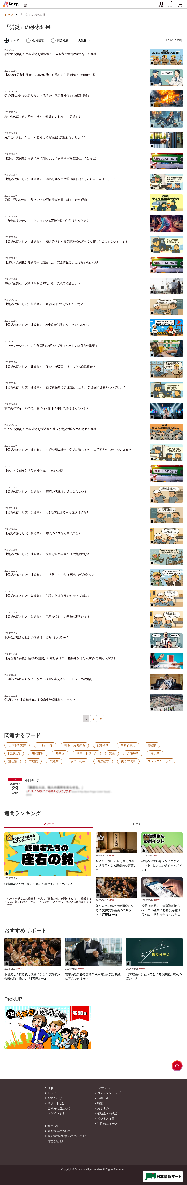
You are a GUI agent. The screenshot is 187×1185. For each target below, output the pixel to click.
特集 (100, 1103)
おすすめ (103, 1108)
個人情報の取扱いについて (65, 1136)
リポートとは (56, 1103)
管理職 (33, 761)
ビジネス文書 (17, 745)
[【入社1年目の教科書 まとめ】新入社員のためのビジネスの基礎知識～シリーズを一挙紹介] (47, 1027)
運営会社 (53, 1141)
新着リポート (106, 1098)
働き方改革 (128, 761)
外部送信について (59, 1131)
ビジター (138, 823)
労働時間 (133, 753)
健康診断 (103, 745)
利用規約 (53, 1126)
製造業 (54, 761)
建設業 (155, 753)
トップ (8, 14)
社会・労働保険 (74, 745)
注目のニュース (107, 1123)
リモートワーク (87, 753)
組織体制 (38, 753)
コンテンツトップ (109, 1093)
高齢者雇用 (128, 745)
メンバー (49, 823)
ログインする (56, 1113)
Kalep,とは (54, 1098)
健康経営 (103, 761)
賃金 (112, 753)
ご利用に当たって (59, 1108)
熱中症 (60, 753)
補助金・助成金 (107, 1113)
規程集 (12, 761)
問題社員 (14, 753)
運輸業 (151, 745)
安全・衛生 (78, 761)
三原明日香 (45, 745)
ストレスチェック (159, 761)
